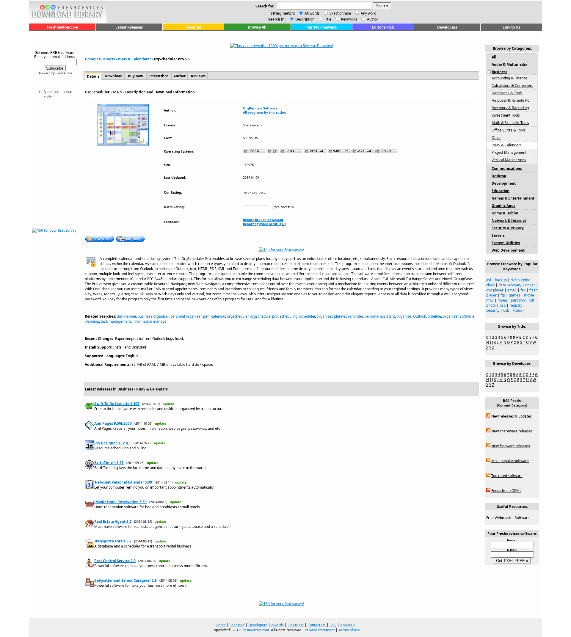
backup (501, 280)
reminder (355, 316)
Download (114, 76)
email (512, 290)
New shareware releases (512, 431)
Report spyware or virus (262, 224)
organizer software (458, 316)
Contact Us (317, 624)
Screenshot (158, 76)
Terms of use (349, 630)
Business (107, 59)
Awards (277, 624)
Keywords (348, 19)
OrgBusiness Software (260, 108)
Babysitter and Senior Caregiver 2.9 (125, 580)
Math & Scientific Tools (510, 122)
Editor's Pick (383, 27)
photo (491, 305)
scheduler (307, 316)
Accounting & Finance (509, 78)
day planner (126, 316)
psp (503, 305)
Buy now (135, 76)
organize (404, 316)
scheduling (288, 316)
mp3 (490, 300)
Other (496, 137)
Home (221, 624)
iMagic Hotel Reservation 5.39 (120, 501)
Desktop (499, 175)
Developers (447, 27)
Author (372, 19)
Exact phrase (340, 13)
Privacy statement (320, 630)
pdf (531, 300)
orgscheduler (237, 316)
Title (327, 19)
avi (488, 280)
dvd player (494, 290)
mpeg (502, 300)
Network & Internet (509, 220)
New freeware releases (510, 445)
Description (304, 19)
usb (506, 310)
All (494, 56)
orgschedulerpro (264, 316)
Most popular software (510, 460)
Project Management (509, 152)
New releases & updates (511, 416)
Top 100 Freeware (321, 27)
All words (312, 13)
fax (522, 290)
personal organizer (185, 316)
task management (116, 321)
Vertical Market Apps (509, 159)
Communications (507, 168)
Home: (90, 59)
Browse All (257, 27)
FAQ (333, 624)
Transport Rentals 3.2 (112, 541)
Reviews (198, 76)
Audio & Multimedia (509, 64)
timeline (434, 316)
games (514, 295)
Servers (498, 235)
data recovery (509, 285)
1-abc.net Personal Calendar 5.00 (123, 482)
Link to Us (511, 27)
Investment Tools (506, 115)
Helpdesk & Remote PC (511, 100)
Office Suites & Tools (508, 130)
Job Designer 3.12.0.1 (112, 442)
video (517, 310)
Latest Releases (129, 27)
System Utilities (506, 242)
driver (530, 285)
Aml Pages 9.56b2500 (113, 423)
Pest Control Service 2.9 (115, 560)
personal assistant (380, 316)
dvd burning (520, 280)
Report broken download (263, 220)
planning (92, 321)
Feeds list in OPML (506, 490)
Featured (193, 27)
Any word (368, 13)
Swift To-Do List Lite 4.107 (116, 403)
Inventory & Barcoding (510, 107)
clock (490, 285)
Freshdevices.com (62, 27)
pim (206, 316)
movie (529, 295)
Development (504, 183)
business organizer (153, 316)
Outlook (419, 316)
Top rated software (507, 475)
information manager (150, 321)
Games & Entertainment (513, 198)
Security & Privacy (508, 227)
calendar (218, 316)
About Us (347, 624)
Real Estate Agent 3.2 (112, 521)
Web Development (508, 250)
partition (518, 300)
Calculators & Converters (512, 85)
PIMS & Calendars (133, 59)
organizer (324, 316)
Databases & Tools (507, 92)
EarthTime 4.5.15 (109, 462)
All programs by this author (265, 112)
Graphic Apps (503, 205)
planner (340, 316)
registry (515, 305)
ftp (503, 295)
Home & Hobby (505, 213)
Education (500, 190)
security (492, 310)
